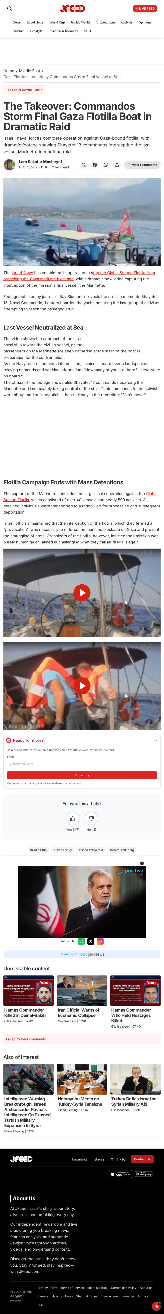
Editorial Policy (97, 1287)
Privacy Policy (47, 1287)
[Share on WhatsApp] (106, 165)
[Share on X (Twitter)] (84, 165)
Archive (143, 1296)
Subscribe (82, 775)
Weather (128, 1296)
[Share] (117, 165)
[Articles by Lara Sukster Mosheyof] (9, 165)
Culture (18, 31)
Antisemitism (105, 22)
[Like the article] (72, 818)
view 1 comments (144, 164)
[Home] (72, 8)
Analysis (127, 22)
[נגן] (82, 592)
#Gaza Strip (38, 850)
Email (10, 757)
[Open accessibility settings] (156, 1306)
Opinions (145, 22)
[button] (142, 863)
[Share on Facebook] (95, 165)
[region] (82, 593)
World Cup (57, 22)
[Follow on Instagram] (100, 941)
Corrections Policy (123, 1287)
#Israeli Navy (63, 850)
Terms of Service (72, 1287)
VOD (87, 31)
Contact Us (142, 1159)
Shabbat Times (86, 1296)
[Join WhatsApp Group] (81, 941)
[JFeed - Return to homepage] (21, 1159)
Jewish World (80, 22)
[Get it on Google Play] (144, 1174)
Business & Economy (63, 31)
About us (146, 1287)
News (17, 22)
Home (8, 71)
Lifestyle (36, 31)
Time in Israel (110, 1296)
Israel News (35, 22)
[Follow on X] (90, 941)
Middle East (29, 71)
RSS (40, 1305)
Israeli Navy (22, 272)
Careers (42, 1296)
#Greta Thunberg (122, 850)
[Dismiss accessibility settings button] (160, 1303)
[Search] (9, 8)
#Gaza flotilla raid (91, 850)
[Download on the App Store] (120, 1174)
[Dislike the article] (91, 818)
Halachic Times (62, 1296)
